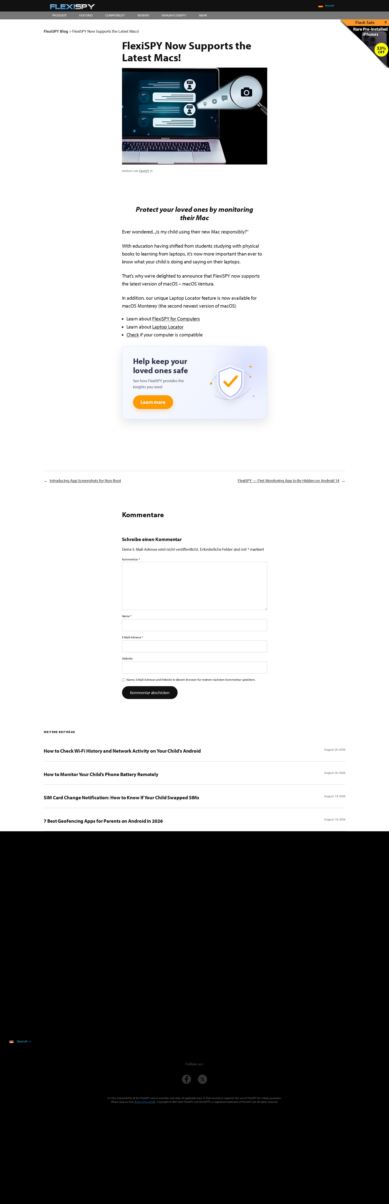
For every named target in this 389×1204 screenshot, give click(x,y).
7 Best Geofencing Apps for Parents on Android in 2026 (103, 821)
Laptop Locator (167, 327)
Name (127, 616)
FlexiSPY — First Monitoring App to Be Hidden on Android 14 (288, 480)
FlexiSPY (144, 171)
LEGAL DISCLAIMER (144, 1101)
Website (127, 658)
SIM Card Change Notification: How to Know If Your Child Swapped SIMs (121, 797)
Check (133, 334)
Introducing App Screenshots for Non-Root (85, 480)
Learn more (152, 402)
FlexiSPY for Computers (176, 318)
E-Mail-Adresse (132, 637)
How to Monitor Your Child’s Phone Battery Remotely (101, 774)
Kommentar (131, 559)
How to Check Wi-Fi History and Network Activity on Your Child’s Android (122, 751)
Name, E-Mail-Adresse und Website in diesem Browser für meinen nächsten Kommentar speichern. (191, 680)
